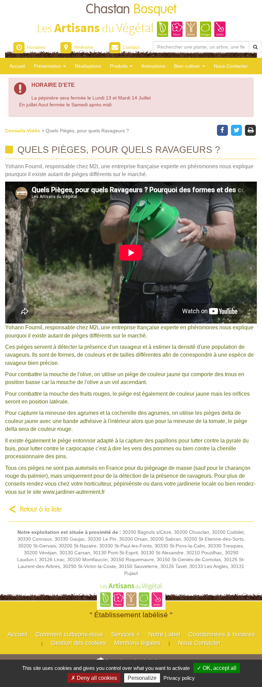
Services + (125, 634)
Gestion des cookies (78, 642)
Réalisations (88, 66)
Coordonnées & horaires (221, 634)
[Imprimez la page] (250, 129)
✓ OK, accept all (216, 668)
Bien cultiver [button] (188, 66)
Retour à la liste (41, 509)
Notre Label (164, 634)
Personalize (142, 678)
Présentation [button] (48, 66)
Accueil (17, 66)
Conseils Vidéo (23, 130)
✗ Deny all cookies (94, 678)
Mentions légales (137, 642)
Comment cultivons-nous (69, 634)
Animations (153, 66)
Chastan (131, 9)
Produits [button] (119, 66)
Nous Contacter (231, 66)
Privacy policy (179, 678)
